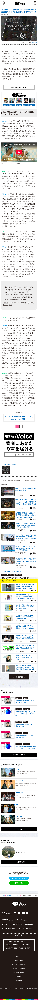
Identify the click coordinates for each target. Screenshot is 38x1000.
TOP (4, 895)
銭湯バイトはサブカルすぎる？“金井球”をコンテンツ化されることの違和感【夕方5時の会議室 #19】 (25, 647)
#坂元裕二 (4, 480)
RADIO (15, 945)
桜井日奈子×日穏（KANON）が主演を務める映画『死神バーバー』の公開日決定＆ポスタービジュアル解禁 (25, 586)
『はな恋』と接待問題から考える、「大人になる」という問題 (18, 418)
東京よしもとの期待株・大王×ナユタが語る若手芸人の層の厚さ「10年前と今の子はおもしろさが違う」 (25, 525)
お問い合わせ (19, 960)
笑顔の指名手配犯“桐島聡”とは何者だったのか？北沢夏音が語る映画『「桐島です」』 (25, 606)
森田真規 (34, 42)
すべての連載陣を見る (19, 862)
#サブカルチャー (25, 480)
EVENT (27, 948)
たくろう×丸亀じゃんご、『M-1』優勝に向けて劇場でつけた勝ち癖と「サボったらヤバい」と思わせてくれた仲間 (25, 536)
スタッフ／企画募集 (19, 968)
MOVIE (23, 942)
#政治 (15, 480)
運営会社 (19, 976)
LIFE (26, 945)
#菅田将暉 (32, 480)
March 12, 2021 (7, 305)
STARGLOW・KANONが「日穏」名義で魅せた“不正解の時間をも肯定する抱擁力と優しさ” (25, 616)
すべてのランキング (19, 755)
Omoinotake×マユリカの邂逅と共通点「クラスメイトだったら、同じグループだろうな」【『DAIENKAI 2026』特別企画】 (25, 560)
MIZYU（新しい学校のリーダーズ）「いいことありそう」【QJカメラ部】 (25, 713)
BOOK (21, 945)
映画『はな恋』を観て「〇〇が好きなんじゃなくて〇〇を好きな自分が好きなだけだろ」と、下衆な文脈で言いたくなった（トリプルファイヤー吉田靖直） (25, 503)
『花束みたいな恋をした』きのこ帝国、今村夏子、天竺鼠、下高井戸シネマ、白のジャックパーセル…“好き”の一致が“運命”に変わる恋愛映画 (25, 514)
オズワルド (18, 816)
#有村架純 (10, 480)
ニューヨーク (19, 781)
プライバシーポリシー (19, 972)
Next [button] (33, 852)
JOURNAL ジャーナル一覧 (13, 895)
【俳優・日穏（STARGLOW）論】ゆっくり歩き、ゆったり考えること (25, 657)
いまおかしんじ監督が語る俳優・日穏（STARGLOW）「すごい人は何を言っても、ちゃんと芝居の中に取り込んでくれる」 (25, 627)
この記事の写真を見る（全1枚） (17, 87)
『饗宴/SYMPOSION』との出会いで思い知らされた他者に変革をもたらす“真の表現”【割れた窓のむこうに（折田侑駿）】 (25, 596)
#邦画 (18, 480)
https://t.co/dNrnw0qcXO (12, 299)
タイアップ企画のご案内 (19, 964)
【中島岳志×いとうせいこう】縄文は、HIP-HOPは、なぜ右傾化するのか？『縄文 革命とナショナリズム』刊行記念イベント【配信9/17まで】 (25, 637)
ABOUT (18, 956)
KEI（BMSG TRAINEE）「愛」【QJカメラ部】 (24, 736)
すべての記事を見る (19, 677)
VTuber (8, 945)
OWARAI (9, 942)
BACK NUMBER (11, 948)
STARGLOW (19, 793)
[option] (6, 470)
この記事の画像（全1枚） (8, 464)
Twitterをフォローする (20, 878)
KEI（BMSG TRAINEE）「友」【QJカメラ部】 (24, 725)
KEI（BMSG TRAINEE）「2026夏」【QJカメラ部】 (24, 701)
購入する (6, 105)
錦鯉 (16, 805)
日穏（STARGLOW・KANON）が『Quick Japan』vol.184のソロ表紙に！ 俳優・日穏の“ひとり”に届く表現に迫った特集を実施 (25, 667)
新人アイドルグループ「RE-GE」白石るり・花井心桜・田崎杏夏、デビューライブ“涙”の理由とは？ (25, 548)
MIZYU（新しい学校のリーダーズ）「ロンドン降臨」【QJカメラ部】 (25, 747)
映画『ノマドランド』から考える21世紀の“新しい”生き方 (25, 489)
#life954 (23, 299)
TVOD (26, 42)
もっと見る (19, 829)
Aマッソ (17, 769)
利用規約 (19, 980)
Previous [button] (2, 852)
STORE (21, 948)
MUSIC (16, 942)
